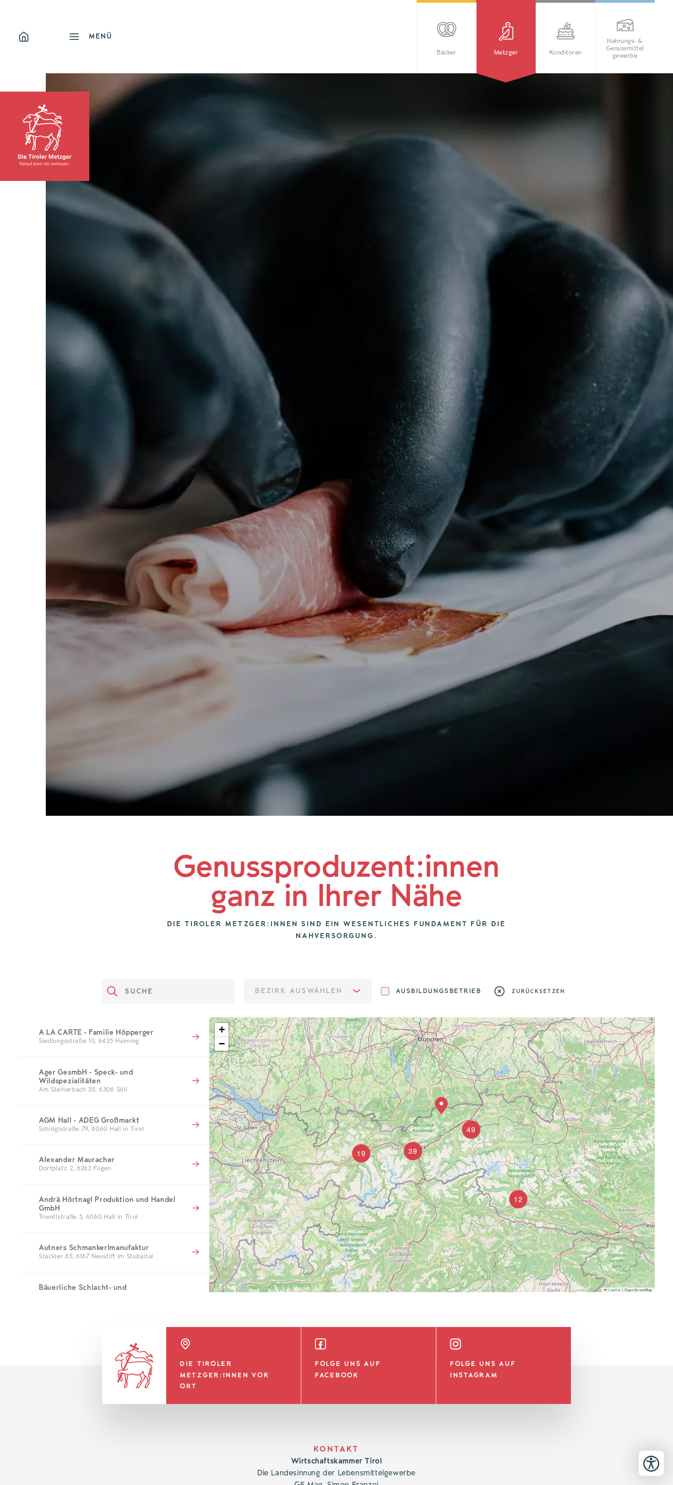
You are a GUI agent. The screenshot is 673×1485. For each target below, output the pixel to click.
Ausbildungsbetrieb (439, 991)
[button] (221, 1030)
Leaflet (614, 1289)
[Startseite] (43, 36)
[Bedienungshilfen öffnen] (651, 1463)
